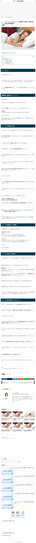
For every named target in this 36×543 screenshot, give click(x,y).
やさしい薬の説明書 (18, 1)
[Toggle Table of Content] (32, 56)
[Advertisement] (18, 9)
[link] (13, 402)
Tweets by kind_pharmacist (5, 535)
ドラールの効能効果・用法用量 (7, 61)
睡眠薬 (3, 374)
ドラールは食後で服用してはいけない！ (8, 63)
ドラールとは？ (5, 57)
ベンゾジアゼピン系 (8, 374)
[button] (4, 379)
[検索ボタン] (35, 1)
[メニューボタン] (1, 1)
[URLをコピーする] (32, 379)
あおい (6, 398)
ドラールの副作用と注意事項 (7, 62)
